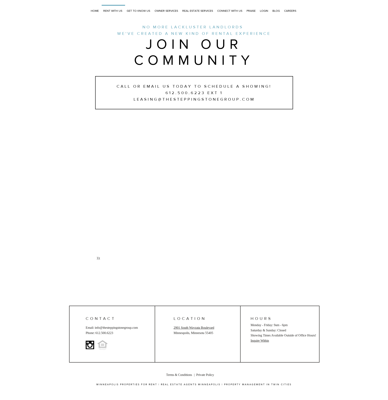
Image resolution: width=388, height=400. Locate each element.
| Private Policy (204, 375)
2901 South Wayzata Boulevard (194, 327)
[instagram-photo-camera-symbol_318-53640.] (90, 345)
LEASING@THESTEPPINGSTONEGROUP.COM (194, 99)
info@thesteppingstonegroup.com (116, 327)
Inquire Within (260, 340)
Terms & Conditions (179, 375)
